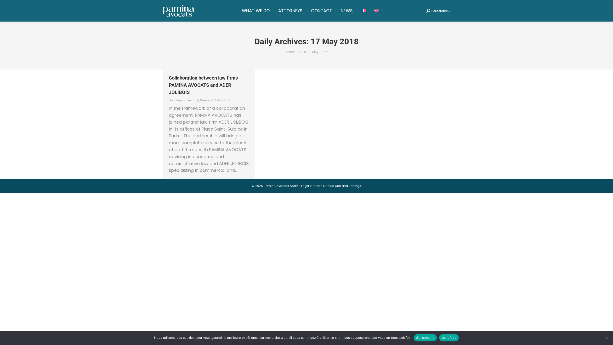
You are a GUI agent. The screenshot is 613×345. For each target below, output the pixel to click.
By (203, 100)
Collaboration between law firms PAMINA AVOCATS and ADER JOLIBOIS (203, 85)
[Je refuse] (607, 337)
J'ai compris (425, 337)
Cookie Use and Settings (342, 186)
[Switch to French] (363, 10)
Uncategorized (180, 100)
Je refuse (449, 337)
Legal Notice (310, 186)
